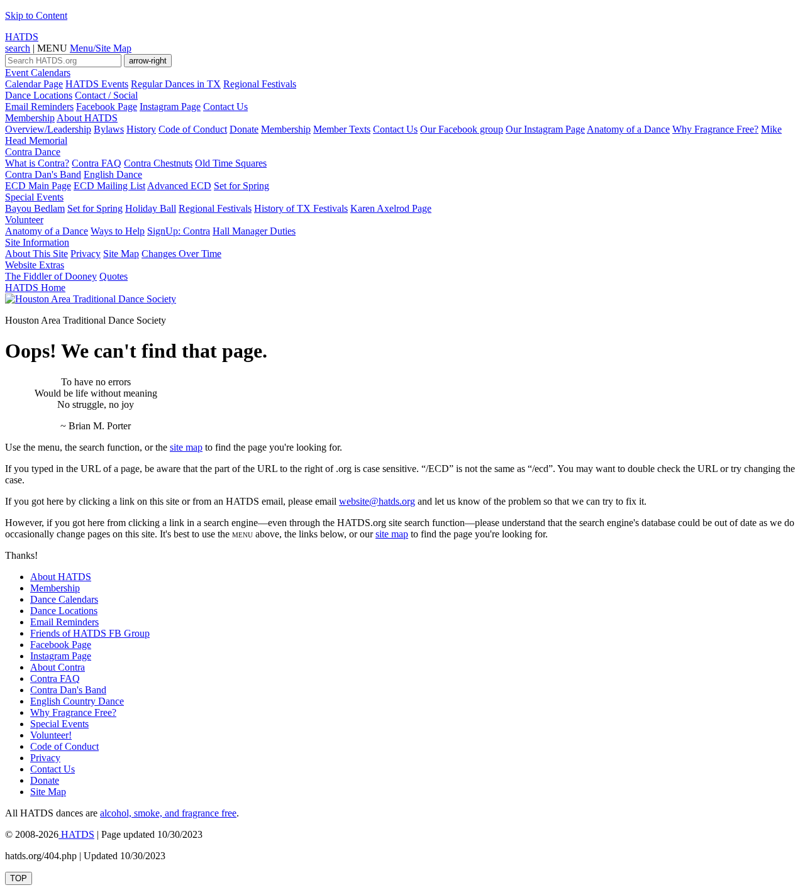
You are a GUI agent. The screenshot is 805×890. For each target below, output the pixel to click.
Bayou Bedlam (35, 208)
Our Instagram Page (545, 129)
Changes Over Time (181, 253)
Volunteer (24, 219)
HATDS (21, 36)
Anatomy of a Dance (628, 129)
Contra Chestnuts (158, 163)
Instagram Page (170, 106)
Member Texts (341, 129)
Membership (30, 118)
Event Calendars (37, 72)
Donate (244, 129)
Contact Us (225, 106)
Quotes (113, 276)
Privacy (85, 253)
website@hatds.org (377, 501)
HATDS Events (96, 84)
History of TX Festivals (301, 208)
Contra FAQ (96, 163)
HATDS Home (35, 287)
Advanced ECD (179, 185)
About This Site (36, 253)
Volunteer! (51, 735)
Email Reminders (39, 106)
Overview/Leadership (48, 129)
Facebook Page (106, 106)
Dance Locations (38, 95)
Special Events (34, 197)
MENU (52, 48)
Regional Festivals (259, 84)
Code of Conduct (192, 129)
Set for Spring (241, 185)
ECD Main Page (38, 185)
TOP (18, 878)
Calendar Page (34, 84)
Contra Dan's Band (43, 174)
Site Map (121, 253)
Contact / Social (106, 95)
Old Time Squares (231, 163)
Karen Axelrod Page (390, 208)
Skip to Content (36, 15)
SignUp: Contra (178, 231)
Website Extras (34, 265)
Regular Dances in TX (176, 84)
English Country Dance (77, 701)
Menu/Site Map (100, 48)
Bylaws (109, 129)
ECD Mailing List (109, 185)
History (141, 129)
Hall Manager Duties (254, 231)
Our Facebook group (461, 129)
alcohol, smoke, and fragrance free (168, 813)
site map (186, 447)
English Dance (113, 174)
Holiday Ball (150, 208)
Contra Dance (32, 151)
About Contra (57, 667)
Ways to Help (118, 231)
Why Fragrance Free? (715, 129)
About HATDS (87, 118)
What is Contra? (37, 163)
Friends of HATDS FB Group (90, 633)
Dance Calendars (64, 599)
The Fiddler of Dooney (51, 276)
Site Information (37, 242)
